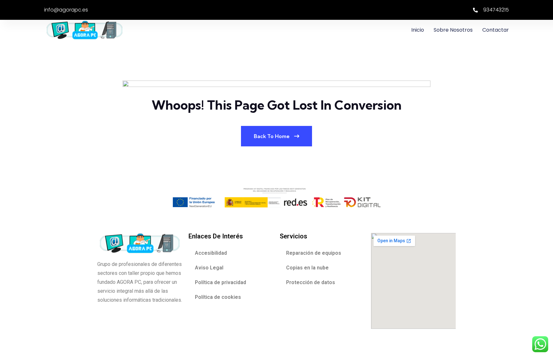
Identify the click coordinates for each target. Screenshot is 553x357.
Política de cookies (218, 297)
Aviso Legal (209, 268)
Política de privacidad (220, 282)
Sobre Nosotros (453, 30)
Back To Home (272, 136)
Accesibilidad (211, 253)
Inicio (417, 30)
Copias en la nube (307, 268)
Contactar (495, 30)
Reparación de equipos (313, 253)
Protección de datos (310, 282)
